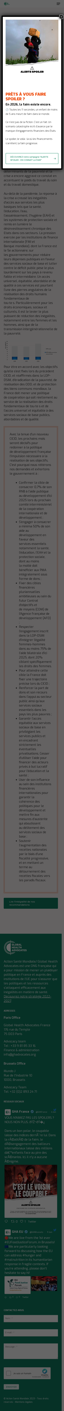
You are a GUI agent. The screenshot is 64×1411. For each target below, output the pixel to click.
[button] (32, 158)
